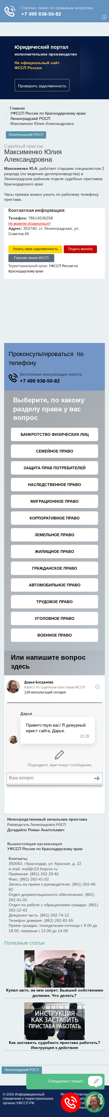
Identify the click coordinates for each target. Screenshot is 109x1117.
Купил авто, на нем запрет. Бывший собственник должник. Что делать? (54, 992)
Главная (17, 108)
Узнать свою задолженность (35, 249)
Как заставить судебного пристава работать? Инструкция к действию (54, 1045)
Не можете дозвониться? (29, 224)
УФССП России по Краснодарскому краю (48, 113)
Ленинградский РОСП (30, 118)
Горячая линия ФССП (31, 258)
